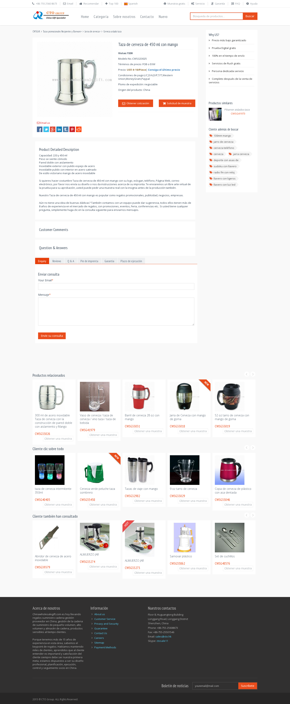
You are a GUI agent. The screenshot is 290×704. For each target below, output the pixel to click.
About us (99, 614)
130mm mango (222, 135)
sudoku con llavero (225, 166)
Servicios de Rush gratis (226, 63)
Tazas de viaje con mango (141, 489)
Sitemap (99, 642)
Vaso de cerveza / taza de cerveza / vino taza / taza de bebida (98, 419)
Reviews (56, 261)
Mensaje (44, 295)
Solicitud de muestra (178, 103)
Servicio (200, 3)
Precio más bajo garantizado (229, 40)
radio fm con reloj (224, 172)
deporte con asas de (226, 160)
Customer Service (104, 619)
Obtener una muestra (58, 438)
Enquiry (42, 261)
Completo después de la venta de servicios (230, 80)
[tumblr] (65, 129)
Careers (99, 638)
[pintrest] (72, 129)
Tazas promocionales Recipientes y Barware (62, 31)
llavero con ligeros (225, 178)
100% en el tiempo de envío (228, 55)
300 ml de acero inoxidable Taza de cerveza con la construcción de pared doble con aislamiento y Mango (53, 420)
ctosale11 (162, 641)
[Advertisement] (104, 355)
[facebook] (39, 129)
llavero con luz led (224, 184)
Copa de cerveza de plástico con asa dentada (233, 490)
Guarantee (101, 628)
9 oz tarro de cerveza (183, 489)
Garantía (220, 3)
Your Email (45, 280)
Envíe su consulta (52, 336)
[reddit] (78, 129)
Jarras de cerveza (92, 31)
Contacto (147, 16)
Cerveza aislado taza (112, 31)
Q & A (70, 261)
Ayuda (253, 3)
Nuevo (163, 16)
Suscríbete (247, 686)
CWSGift (36, 31)
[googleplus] (52, 129)
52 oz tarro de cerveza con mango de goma (232, 417)
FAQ (237, 3)
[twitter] (46, 129)
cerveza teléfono (224, 148)
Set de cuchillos (225, 556)
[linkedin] (59, 129)
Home (85, 16)
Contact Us (100, 633)
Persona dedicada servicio (228, 71)
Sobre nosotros (124, 16)
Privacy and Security (106, 623)
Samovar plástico (181, 556)
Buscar (249, 16)
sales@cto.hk (163, 636)
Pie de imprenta (89, 261)
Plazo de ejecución (131, 261)
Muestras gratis (176, 3)
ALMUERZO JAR (89, 554)
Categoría (101, 16)
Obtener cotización (137, 103)
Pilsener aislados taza (237, 109)
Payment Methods (105, 647)
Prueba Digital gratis (224, 48)
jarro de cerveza (223, 142)
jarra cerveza (241, 154)
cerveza (218, 154)
